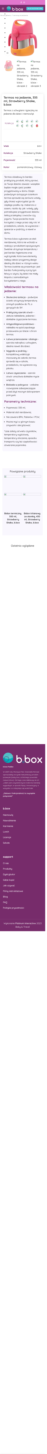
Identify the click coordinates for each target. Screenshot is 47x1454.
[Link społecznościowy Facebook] (21, 2)
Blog (5, 896)
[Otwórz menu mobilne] (3, 8)
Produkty (7, 868)
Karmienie (8, 826)
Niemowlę (8, 815)
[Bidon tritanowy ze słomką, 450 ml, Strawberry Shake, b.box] (32, 483)
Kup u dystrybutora (23, 138)
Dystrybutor (9, 874)
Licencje (7, 837)
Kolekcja (9, 123)
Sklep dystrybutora (35, 8)
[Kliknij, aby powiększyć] (7, 53)
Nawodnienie (9, 820)
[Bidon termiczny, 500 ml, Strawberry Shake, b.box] (13, 483)
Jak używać (9, 885)
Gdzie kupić (8, 880)
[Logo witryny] (15, 8)
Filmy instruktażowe (13, 891)
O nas (6, 863)
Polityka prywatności (13, 907)
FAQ (5, 902)
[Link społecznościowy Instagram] (24, 2)
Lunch (6, 831)
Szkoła (6, 842)
